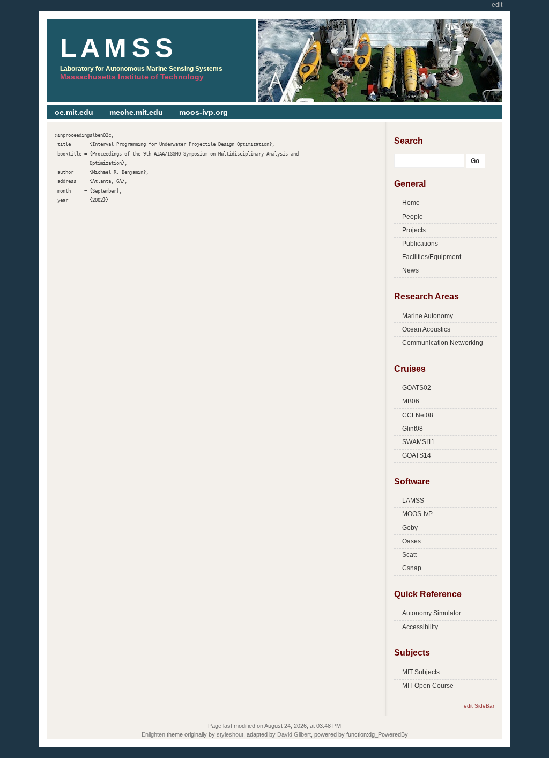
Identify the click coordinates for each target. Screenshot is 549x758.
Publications (420, 243)
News (410, 270)
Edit (497, 5)
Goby (410, 528)
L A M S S (116, 48)
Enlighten (153, 734)
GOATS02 (416, 388)
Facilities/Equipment (431, 257)
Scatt (409, 554)
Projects (414, 230)
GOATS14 (416, 455)
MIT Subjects (421, 672)
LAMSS (413, 500)
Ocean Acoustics (426, 329)
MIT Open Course (428, 685)
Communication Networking (442, 343)
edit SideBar (479, 706)
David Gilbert (294, 734)
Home (411, 203)
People (412, 217)
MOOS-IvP (417, 514)
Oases (411, 541)
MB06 (410, 401)
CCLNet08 (417, 415)
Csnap (411, 568)
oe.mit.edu (74, 112)
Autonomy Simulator (431, 613)
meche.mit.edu (136, 112)
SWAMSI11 (418, 442)
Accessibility (420, 627)
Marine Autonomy (427, 316)
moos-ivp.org (203, 112)
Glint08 (412, 428)
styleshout (230, 734)
